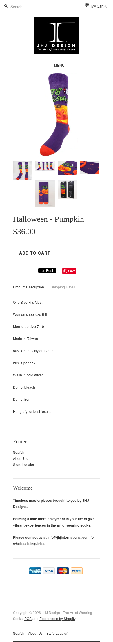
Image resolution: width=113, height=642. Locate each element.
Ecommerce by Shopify (57, 618)
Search (18, 452)
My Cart (100, 5)
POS (28, 618)
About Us (20, 458)
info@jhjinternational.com (69, 537)
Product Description (28, 286)
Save (71, 271)
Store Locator (23, 464)
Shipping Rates (63, 286)
